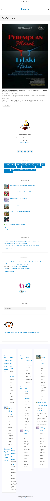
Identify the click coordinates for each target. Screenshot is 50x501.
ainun (6, 268)
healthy (6, 167)
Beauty (6, 164)
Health (42, 164)
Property (38, 167)
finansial (29, 164)
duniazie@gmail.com (25, 142)
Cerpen (12, 164)
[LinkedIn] (25, 2)
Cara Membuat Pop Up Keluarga (17, 224)
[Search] (48, 9)
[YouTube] (27, 2)
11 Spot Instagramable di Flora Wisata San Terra (20, 211)
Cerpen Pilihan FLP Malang (12, 95)
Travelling (32, 169)
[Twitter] (23, 2)
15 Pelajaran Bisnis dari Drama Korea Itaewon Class (21, 218)
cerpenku (20, 95)
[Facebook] (21, 2)
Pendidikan (18, 93)
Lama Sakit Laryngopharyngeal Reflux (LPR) (19, 205)
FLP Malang (31, 95)
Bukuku (5, 95)
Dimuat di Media (25, 95)
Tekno (20, 169)
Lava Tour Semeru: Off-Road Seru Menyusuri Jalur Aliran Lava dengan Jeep (22, 241)
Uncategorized (7, 172)
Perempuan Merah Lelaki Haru (12, 96)
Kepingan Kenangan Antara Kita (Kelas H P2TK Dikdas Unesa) (29, 359)
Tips (25, 169)
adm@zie (12, 93)
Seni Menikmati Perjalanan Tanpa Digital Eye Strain (16, 243)
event (23, 164)
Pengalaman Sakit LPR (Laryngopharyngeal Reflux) (21, 191)
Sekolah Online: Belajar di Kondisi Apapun (21, 266)
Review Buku (13, 169)
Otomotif (24, 167)
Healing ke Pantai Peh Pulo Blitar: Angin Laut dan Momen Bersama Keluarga (22, 245)
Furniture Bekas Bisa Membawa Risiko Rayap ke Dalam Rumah (19, 250)
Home (38, 18)
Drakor (17, 164)
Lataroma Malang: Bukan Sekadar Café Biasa (19, 264)
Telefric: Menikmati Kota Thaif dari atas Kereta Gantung (22, 185)
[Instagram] (28, 2)
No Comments (6, 98)
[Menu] (1, 9)
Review (6, 169)
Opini (18, 167)
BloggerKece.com (29, 497)
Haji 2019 (36, 164)
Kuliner (12, 167)
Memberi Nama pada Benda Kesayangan (19, 198)
